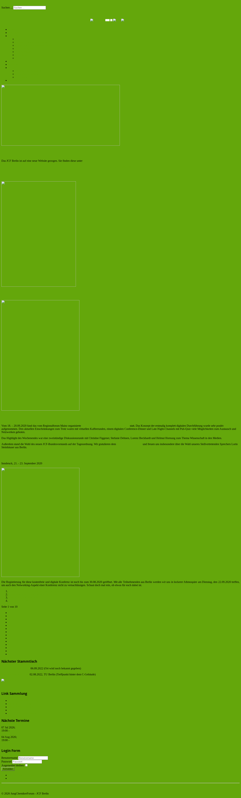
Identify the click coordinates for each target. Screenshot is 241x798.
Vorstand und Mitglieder (29, 70)
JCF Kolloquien (24, 48)
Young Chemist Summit (25, 455)
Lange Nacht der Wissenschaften (34, 45)
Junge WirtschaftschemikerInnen (26, 706)
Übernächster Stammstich (15, 668)
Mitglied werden (141, 20)
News (11, 29)
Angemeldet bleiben (12, 765)
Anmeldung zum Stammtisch (24, 597)
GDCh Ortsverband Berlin (23, 700)
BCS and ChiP (16, 710)
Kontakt (12, 67)
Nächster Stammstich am (15, 674)
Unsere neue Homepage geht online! (39, 153)
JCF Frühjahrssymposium (22, 713)
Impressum (22, 77)
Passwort (6, 761)
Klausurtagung (24, 51)
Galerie (12, 61)
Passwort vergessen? (19, 778)
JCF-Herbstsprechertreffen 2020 (34, 418)
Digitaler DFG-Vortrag (21, 600)
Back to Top (8, 787)
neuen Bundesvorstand (129, 444)
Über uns (13, 32)
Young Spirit (23, 58)
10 (9, 647)
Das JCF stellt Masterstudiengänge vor (41, 294)
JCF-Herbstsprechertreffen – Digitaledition (105, 425)
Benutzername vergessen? (22, 775)
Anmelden (8, 769)
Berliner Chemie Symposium (32, 42)
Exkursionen (23, 54)
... (9, 631)
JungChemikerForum (20, 703)
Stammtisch (22, 38)
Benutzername (9, 757)
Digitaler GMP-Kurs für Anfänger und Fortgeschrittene (58, 175)
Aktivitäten (14, 35)
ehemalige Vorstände (27, 73)
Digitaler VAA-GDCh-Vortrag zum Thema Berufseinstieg (40, 591)
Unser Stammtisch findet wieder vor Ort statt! (33, 594)
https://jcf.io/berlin (120, 166)
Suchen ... (7, 7)
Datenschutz (15, 80)
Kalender (13, 64)
